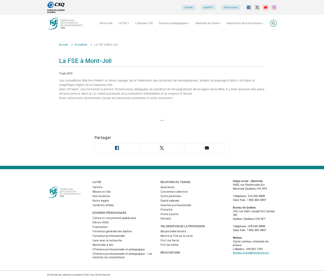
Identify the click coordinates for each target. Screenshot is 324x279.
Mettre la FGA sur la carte (176, 236)
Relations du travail (207, 23)
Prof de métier (169, 244)
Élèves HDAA (100, 222)
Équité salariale (169, 200)
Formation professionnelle (108, 236)
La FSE (123, 23)
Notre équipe (100, 200)
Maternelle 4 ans (102, 244)
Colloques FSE (144, 23)
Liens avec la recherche (107, 240)
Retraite (165, 218)
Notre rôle (106, 23)
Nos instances (101, 196)
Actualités (81, 44)
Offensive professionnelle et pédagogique (118, 249)
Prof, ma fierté (169, 240)
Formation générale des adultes (112, 231)
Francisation (99, 227)
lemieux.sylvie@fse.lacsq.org (251, 252)
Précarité (166, 209)
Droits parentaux (170, 196)
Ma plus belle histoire (173, 231)
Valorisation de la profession (244, 23)
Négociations (170, 252)
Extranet (189, 7)
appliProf (208, 7)
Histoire (97, 187)
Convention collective (174, 191)
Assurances (167, 187)
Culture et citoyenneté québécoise (114, 218)
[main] (162, 102)
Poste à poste (231, 7)
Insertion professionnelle (175, 205)
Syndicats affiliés (103, 205)
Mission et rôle (101, 191)
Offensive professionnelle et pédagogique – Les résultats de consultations (122, 255)
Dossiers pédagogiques (173, 23)
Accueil (63, 44)
